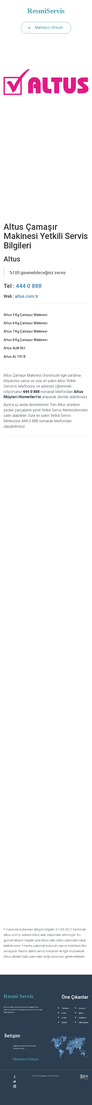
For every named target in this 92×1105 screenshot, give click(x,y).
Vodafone (82, 1018)
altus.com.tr (26, 296)
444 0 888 (29, 286)
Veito (64, 1013)
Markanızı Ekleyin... (50, 27)
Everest (82, 1008)
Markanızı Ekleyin (26, 1059)
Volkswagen (83, 1022)
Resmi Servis (18, 996)
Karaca (64, 1022)
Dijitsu (81, 1013)
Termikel (65, 1008)
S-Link (64, 1018)
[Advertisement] (46, 170)
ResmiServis (46, 11)
